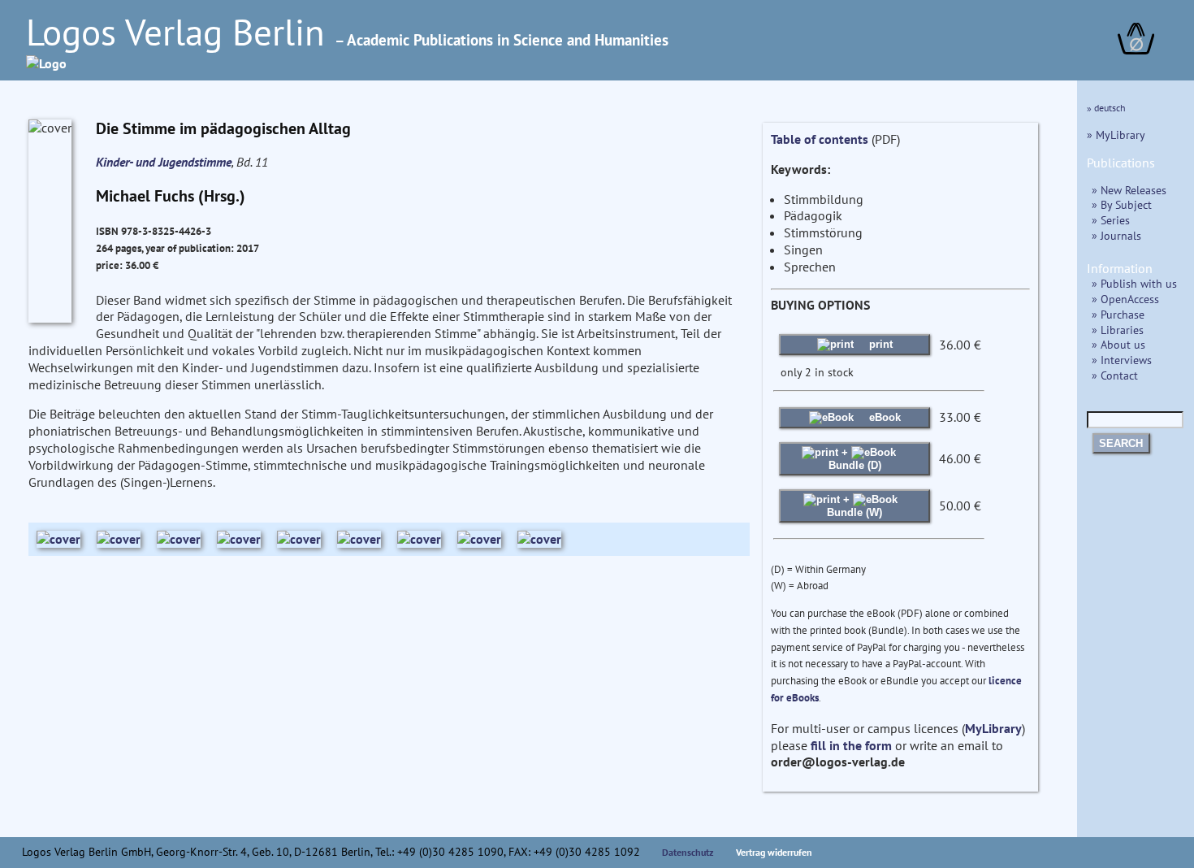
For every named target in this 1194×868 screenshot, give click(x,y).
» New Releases (1129, 189)
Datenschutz (688, 852)
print (879, 344)
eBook (883, 417)
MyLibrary (993, 728)
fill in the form (851, 745)
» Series (1111, 220)
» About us (1118, 344)
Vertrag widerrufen (774, 852)
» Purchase (1118, 314)
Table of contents (819, 139)
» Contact (1115, 375)
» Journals (1116, 235)
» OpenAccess (1125, 298)
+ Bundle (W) (854, 506)
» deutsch (1106, 108)
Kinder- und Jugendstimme (163, 162)
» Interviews (1122, 359)
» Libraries (1118, 329)
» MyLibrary (1116, 134)
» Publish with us (1134, 283)
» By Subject (1122, 204)
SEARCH (1121, 443)
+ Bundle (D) (854, 458)
